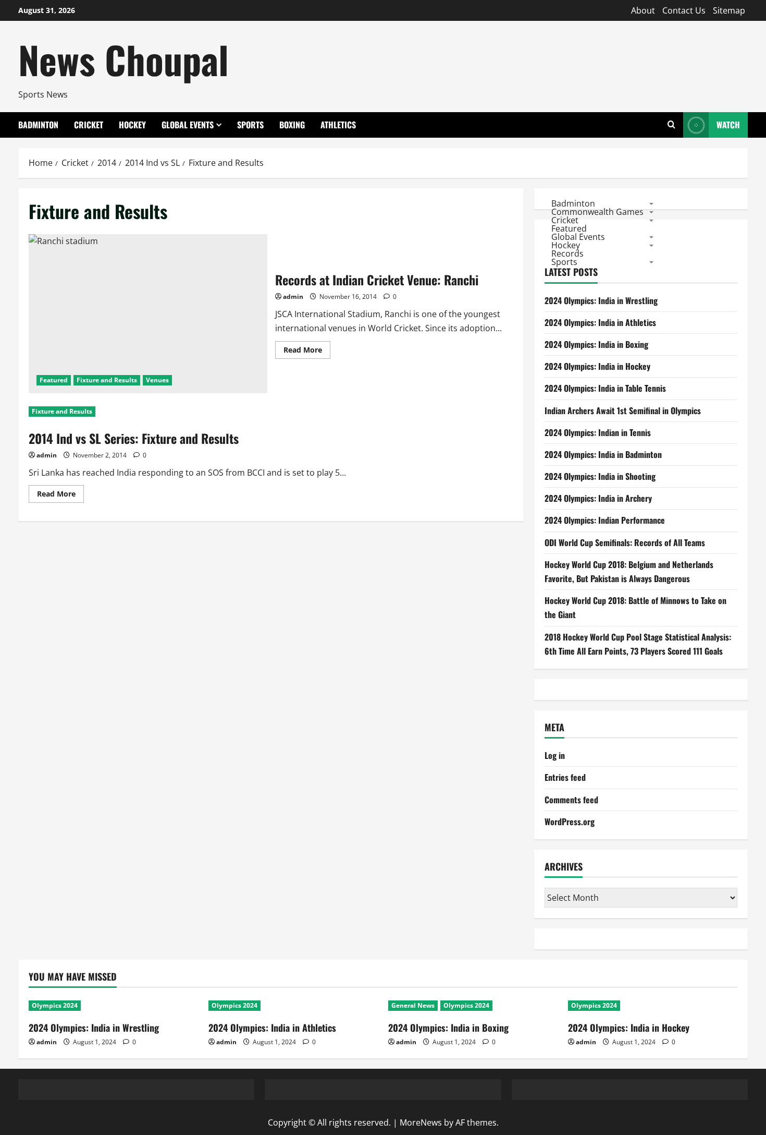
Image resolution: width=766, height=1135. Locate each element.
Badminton (38, 124)
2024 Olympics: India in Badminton (603, 454)
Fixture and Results (107, 380)
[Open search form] (671, 125)
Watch (728, 124)
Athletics (338, 124)
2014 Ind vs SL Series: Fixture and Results (134, 438)
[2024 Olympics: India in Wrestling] (113, 1005)
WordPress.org (570, 821)
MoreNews (421, 1122)
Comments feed (571, 799)
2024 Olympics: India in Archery (598, 498)
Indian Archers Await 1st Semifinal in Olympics (623, 410)
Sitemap (729, 10)
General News (413, 1005)
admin (293, 296)
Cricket (88, 124)
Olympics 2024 (55, 1005)
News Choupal (123, 59)
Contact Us (684, 10)
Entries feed (565, 777)
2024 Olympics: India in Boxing (596, 344)
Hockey (132, 124)
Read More (306, 351)
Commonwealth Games (597, 211)
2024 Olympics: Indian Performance (605, 520)
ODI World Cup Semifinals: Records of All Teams (625, 542)
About (643, 10)
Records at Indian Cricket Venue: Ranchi (148, 313)
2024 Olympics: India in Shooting (600, 476)
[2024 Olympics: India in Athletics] (293, 1005)
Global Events (188, 124)
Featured (54, 380)
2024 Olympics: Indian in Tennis (598, 432)
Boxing (292, 124)
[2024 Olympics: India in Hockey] (652, 1005)
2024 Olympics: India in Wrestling (601, 300)
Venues (157, 380)
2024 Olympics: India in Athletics (600, 322)
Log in (555, 755)
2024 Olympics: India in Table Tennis (605, 388)
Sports (250, 124)
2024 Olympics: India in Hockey (597, 366)
